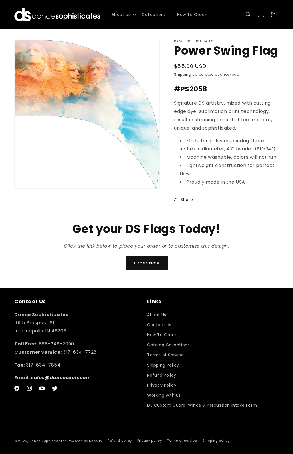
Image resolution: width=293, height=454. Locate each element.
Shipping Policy (163, 365)
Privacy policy (149, 440)
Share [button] (187, 199)
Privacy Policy (161, 385)
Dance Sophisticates (48, 441)
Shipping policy (216, 440)
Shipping (182, 74)
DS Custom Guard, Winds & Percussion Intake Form (202, 405)
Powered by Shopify (85, 441)
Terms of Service (165, 355)
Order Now (146, 263)
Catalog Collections (168, 345)
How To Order (161, 335)
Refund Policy (161, 375)
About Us (156, 315)
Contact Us (159, 325)
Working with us (164, 395)
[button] (123, 15)
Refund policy (120, 440)
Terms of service (182, 440)
